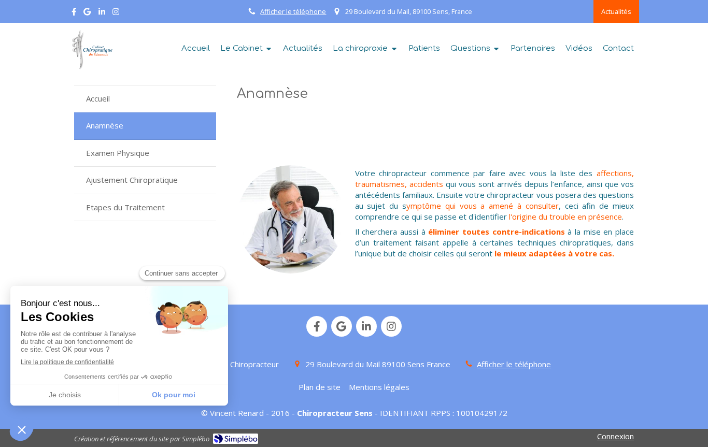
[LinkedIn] (101, 14)
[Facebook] (74, 14)
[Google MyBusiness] (87, 14)
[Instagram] (115, 14)
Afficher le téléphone (293, 11)
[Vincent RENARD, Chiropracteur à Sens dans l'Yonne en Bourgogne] (90, 49)
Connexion (615, 436)
